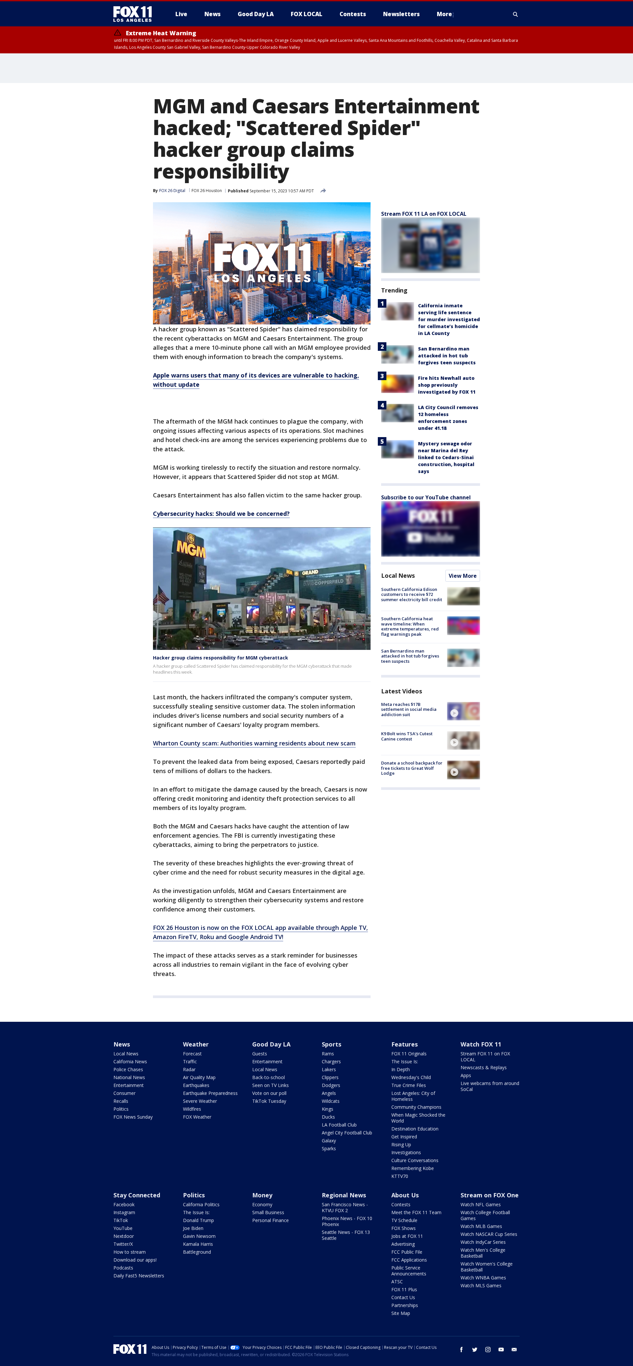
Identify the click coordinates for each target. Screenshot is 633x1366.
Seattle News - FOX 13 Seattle (346, 1235)
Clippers (330, 1077)
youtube (501, 1349)
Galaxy (329, 1140)
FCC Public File (406, 1252)
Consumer (124, 1093)
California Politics (201, 1204)
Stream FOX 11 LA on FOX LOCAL (424, 213)
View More (463, 575)
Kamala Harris (198, 1244)
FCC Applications (409, 1260)
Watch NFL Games (481, 1204)
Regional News (344, 1195)
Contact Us (403, 1297)
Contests (400, 1204)
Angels (329, 1093)
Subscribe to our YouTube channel (426, 497)
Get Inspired (404, 1136)
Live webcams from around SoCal (490, 1086)
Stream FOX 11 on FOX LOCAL (485, 1056)
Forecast (192, 1053)
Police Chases (128, 1069)
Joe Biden (193, 1228)
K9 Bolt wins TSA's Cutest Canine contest (407, 736)
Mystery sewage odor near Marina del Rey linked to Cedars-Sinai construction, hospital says (446, 457)
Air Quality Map (199, 1077)
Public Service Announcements (408, 1271)
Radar (189, 1069)
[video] (463, 711)
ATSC (397, 1281)
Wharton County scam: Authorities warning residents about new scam (254, 743)
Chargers (331, 1061)
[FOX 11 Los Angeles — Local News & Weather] (135, 14)
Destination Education (414, 1129)
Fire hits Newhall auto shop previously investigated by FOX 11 (446, 385)
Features (404, 1044)
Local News (398, 575)
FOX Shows (403, 1228)
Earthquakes (196, 1085)
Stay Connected (136, 1195)
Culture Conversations (414, 1160)
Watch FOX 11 (481, 1044)
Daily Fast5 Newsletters (138, 1275)
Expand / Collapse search (516, 14)
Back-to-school (268, 1077)
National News (129, 1077)
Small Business (268, 1212)
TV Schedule (404, 1220)
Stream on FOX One (490, 1195)
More (444, 14)
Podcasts (123, 1268)
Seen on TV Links (270, 1085)
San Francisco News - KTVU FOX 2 (345, 1207)
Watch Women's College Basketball (487, 1267)
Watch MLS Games (481, 1285)
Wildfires (192, 1109)
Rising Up (401, 1144)
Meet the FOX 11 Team (416, 1212)
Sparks (329, 1148)
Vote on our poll (269, 1093)
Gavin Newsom (199, 1236)
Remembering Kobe (412, 1168)
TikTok (120, 1220)
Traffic (190, 1061)
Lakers (329, 1069)
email (514, 1349)
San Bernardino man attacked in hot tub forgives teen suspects (447, 356)
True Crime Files (408, 1085)
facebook (461, 1349)
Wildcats (331, 1101)
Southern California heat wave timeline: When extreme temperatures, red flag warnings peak (410, 626)
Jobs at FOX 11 (407, 1236)
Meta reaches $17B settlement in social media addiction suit (409, 709)
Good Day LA (271, 1044)
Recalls (120, 1101)
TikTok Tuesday (269, 1101)
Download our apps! (135, 1260)
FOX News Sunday (133, 1117)
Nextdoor (123, 1236)
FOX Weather (197, 1117)
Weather (196, 1044)
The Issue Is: (404, 1061)
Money (262, 1195)
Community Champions (416, 1107)
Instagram (124, 1212)
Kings (327, 1109)
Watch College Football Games (485, 1215)
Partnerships (404, 1305)
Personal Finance (270, 1220)
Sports (331, 1044)
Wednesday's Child (411, 1077)
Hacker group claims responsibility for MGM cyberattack (220, 658)
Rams (328, 1053)
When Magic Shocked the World (418, 1118)
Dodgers (331, 1085)
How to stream (129, 1252)
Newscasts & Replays (484, 1067)
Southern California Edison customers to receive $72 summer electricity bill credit (411, 594)
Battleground (197, 1252)
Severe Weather (200, 1101)
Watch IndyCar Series (483, 1242)
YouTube (123, 1228)
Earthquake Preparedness (210, 1093)
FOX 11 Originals (409, 1053)
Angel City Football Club (347, 1132)
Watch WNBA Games (483, 1277)
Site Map (400, 1313)
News (121, 1044)
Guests (259, 1053)
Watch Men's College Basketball (483, 1253)
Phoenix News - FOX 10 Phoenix (347, 1221)
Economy (262, 1204)
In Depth (400, 1069)
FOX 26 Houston (207, 190)
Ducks (328, 1117)
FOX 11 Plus (404, 1289)
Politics (121, 1109)
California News (130, 1061)
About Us (405, 1195)
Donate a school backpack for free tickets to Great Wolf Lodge (411, 768)
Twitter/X (123, 1244)
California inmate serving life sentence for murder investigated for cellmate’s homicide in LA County (449, 319)
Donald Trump (198, 1220)
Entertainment (128, 1085)
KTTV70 (399, 1176)
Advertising (403, 1244)
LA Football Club (339, 1125)
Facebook (124, 1204)
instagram (488, 1349)
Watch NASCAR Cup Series (489, 1234)
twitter (474, 1349)
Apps (466, 1075)
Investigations (406, 1152)
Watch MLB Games (481, 1226)
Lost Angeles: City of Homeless (413, 1096)
